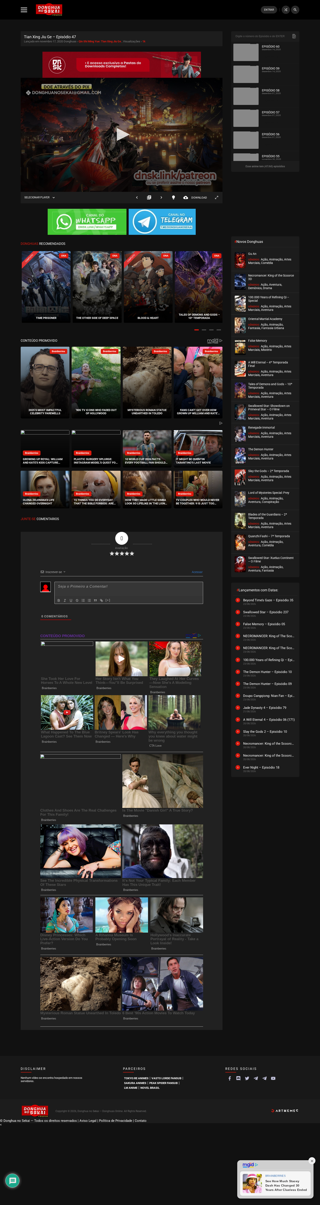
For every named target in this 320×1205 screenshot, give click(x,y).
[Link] (101, 600)
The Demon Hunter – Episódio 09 (267, 684)
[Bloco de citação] (95, 600)
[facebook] (229, 1078)
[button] (196, 329)
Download (195, 197)
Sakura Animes (135, 1083)
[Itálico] (65, 600)
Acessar (197, 572)
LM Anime (130, 1087)
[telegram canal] (256, 1078)
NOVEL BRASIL (150, 1087)
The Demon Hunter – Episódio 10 (267, 672)
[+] (108, 600)
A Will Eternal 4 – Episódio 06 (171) (269, 720)
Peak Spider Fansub (163, 1083)
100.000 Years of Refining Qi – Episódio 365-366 (269, 660)
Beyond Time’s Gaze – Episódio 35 (268, 600)
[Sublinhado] (71, 600)
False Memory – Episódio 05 (264, 624)
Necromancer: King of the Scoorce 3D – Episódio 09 (269, 744)
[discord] (238, 1078)
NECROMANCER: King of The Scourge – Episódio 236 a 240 (269, 648)
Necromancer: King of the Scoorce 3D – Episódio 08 (269, 755)
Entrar (269, 9)
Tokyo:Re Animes (136, 1078)
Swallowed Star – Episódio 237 (265, 612)
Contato (141, 1121)
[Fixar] (77, 600)
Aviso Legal (87, 1121)
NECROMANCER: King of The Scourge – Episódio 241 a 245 (269, 636)
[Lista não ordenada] (89, 600)
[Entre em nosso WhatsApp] (87, 222)
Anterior (137, 197)
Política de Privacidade (115, 1121)
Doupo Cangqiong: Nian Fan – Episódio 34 (269, 696)
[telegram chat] (264, 1078)
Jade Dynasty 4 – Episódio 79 (264, 708)
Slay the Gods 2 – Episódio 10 (265, 732)
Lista (149, 197)
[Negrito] (59, 600)
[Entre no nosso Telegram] (162, 222)
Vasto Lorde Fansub (166, 1078)
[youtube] (273, 1078)
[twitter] (247, 1078)
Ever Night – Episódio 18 (261, 767)
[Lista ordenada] (83, 600)
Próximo (161, 197)
